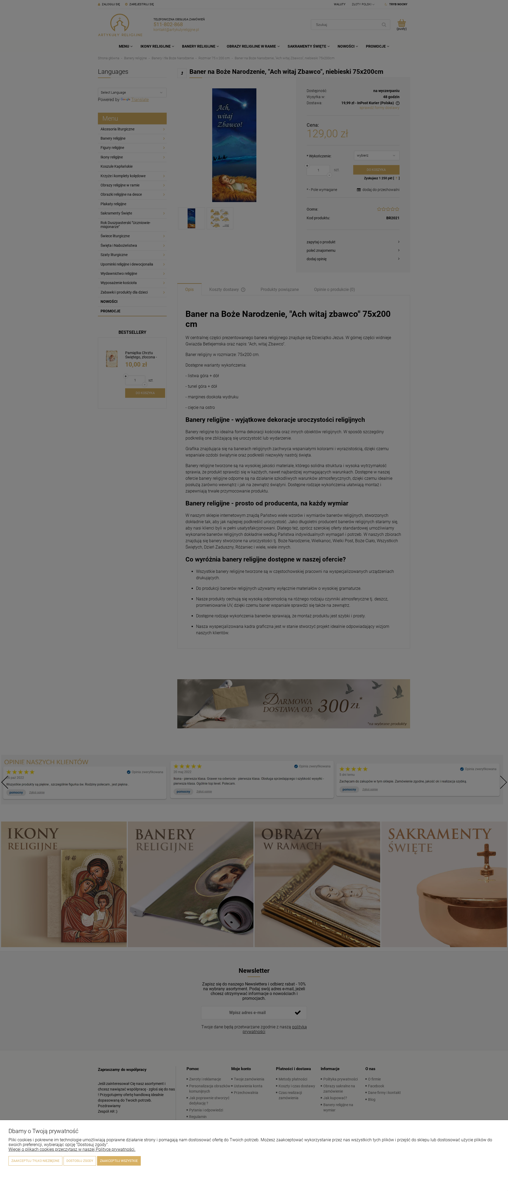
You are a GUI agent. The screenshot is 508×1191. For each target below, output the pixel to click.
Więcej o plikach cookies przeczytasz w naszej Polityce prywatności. (71, 1149)
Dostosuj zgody (79, 1161)
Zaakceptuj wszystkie (119, 1161)
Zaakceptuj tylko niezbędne (35, 1161)
